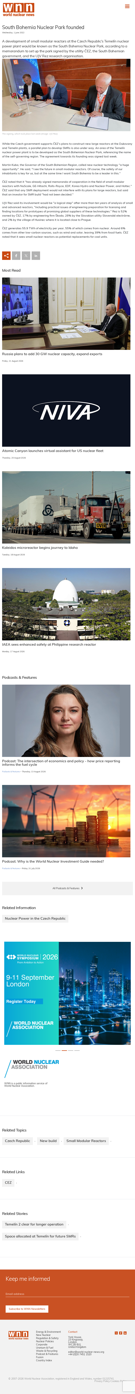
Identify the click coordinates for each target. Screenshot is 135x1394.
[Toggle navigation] (127, 6)
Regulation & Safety (47, 1338)
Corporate (41, 1344)
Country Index (44, 1360)
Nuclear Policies (45, 1341)
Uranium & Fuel (44, 1348)
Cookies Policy (118, 1381)
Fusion (39, 1357)
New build (48, 1141)
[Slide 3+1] (77, 1051)
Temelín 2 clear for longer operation (34, 1224)
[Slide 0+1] (58, 1051)
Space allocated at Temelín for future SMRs (40, 1236)
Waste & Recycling (46, 1351)
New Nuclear (43, 1335)
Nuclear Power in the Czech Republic (35, 919)
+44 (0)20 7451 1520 (79, 1354)
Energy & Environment (48, 1332)
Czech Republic (17, 1141)
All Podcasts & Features (66, 888)
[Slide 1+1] (64, 1051)
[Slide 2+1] (70, 1051)
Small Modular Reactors (86, 1141)
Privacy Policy (102, 1381)
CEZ (8, 1183)
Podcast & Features (47, 1354)
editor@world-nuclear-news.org (86, 1352)
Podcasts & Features (11, 772)
